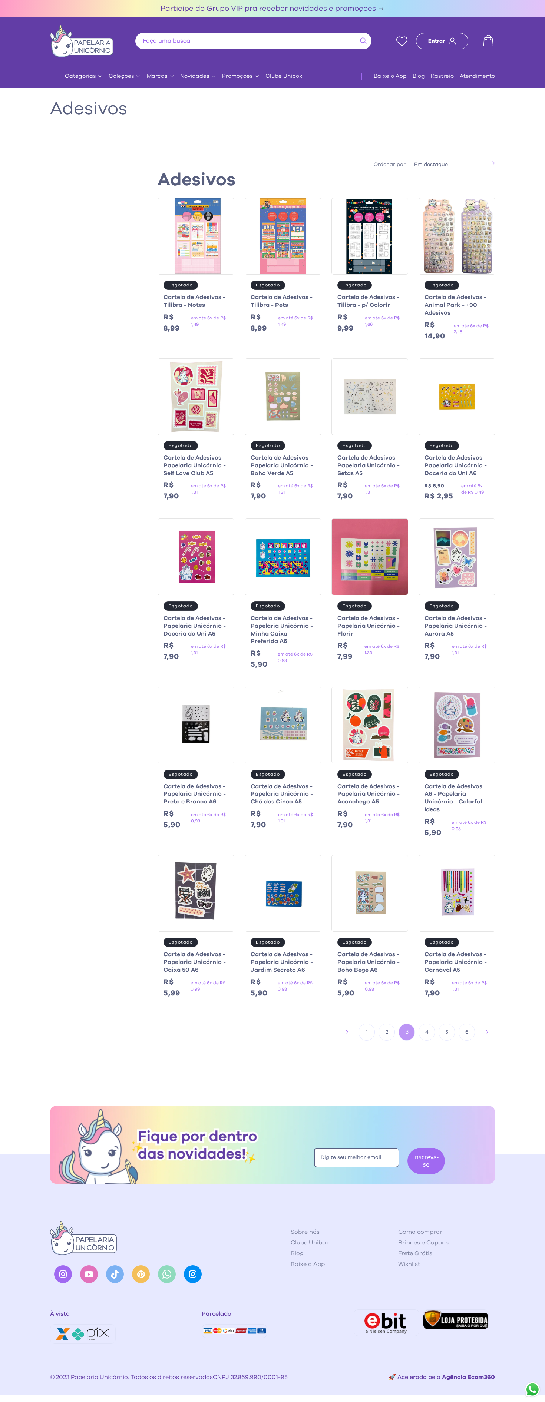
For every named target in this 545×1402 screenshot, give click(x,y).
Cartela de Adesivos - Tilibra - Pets (282, 301)
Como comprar (420, 1232)
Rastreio (442, 76)
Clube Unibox (284, 76)
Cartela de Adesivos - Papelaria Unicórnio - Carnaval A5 (456, 962)
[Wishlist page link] (401, 41)
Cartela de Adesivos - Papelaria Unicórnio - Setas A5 (368, 465)
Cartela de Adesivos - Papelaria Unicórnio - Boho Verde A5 (282, 465)
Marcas (157, 76)
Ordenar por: (390, 164)
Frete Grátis (415, 1253)
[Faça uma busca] (363, 41)
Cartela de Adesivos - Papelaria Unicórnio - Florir (368, 626)
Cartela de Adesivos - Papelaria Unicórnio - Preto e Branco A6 (195, 794)
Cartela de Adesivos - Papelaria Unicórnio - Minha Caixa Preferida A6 (282, 629)
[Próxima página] (487, 1032)
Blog (419, 76)
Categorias (80, 76)
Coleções (121, 76)
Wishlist (409, 1264)
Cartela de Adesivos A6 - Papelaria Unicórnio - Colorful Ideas (453, 797)
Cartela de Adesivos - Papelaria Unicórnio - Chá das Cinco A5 (282, 794)
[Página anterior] (346, 1032)
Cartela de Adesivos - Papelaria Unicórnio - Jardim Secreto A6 (282, 962)
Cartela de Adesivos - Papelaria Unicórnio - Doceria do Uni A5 (195, 626)
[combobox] (253, 41)
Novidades (194, 76)
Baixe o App (390, 76)
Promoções (237, 76)
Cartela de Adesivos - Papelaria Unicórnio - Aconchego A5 (368, 794)
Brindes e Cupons (423, 1243)
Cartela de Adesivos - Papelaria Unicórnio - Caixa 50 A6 (195, 962)
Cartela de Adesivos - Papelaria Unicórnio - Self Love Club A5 (195, 465)
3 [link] (407, 1032)
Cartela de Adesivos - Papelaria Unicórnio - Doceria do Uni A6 (456, 465)
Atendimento (477, 76)
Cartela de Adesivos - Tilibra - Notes (194, 301)
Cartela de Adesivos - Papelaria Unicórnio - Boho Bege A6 (368, 962)
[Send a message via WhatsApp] (532, 1389)
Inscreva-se (426, 1160)
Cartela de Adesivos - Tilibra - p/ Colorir (368, 301)
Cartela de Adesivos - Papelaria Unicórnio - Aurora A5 (456, 626)
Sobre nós (305, 1232)
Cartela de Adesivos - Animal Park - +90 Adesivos (455, 305)
